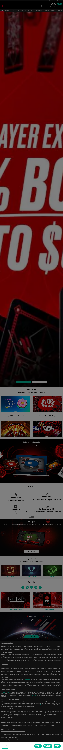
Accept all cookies (57, 746)
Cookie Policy (5, 748)
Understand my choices (38, 746)
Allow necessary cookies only (47, 746)
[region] (31, 746)
